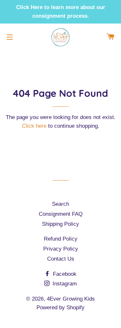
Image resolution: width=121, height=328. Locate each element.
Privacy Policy (60, 249)
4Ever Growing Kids (71, 299)
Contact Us (60, 259)
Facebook (63, 274)
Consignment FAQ (61, 214)
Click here (34, 126)
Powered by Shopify (60, 307)
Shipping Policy (60, 224)
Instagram (64, 284)
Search (60, 204)
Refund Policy (60, 239)
